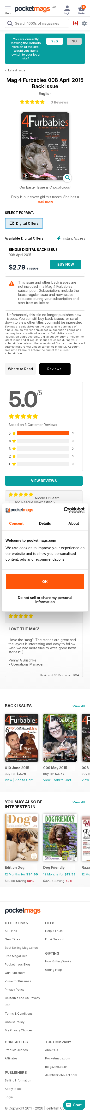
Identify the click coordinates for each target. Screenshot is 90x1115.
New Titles (12, 939)
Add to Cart (24, 780)
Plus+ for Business (18, 981)
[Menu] (8, 9)
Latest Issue (16, 70)
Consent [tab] (16, 523)
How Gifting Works (58, 961)
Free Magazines (16, 956)
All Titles (11, 931)
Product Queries (16, 1050)
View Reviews (44, 481)
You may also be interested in (23, 801)
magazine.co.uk (56, 1067)
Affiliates (11, 1058)
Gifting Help (53, 969)
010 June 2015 (17, 768)
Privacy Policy (14, 989)
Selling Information (18, 1080)
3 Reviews (59, 102)
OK (45, 582)
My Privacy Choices (19, 1030)
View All (78, 706)
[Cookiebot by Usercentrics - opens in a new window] (64, 510)
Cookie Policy (14, 1022)
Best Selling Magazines (21, 947)
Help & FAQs (54, 931)
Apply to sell (13, 1089)
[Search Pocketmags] (10, 24)
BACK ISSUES (18, 705)
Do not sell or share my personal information (45, 600)
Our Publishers (15, 973)
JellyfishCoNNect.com (61, 1075)
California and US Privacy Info (22, 1001)
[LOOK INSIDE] (45, 179)
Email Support (55, 939)
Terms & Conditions (19, 1013)
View (8, 780)
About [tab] (73, 523)
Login (9, 1097)
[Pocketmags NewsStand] (31, 9)
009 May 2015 (55, 768)
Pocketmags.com (57, 1058)
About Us (51, 1050)
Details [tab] (45, 523)
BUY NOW (65, 264)
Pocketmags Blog (17, 964)
